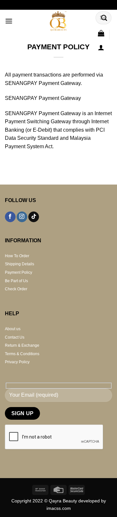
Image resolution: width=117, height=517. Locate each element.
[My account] (101, 47)
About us (12, 329)
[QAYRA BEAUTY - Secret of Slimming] (58, 21)
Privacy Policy (17, 362)
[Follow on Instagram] (22, 216)
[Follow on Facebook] (10, 216)
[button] (9, 21)
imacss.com (58, 508)
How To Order (17, 256)
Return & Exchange (22, 345)
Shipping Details (19, 264)
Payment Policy (18, 272)
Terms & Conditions (22, 354)
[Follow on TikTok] (33, 216)
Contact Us (14, 337)
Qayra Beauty (63, 500)
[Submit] (104, 17)
